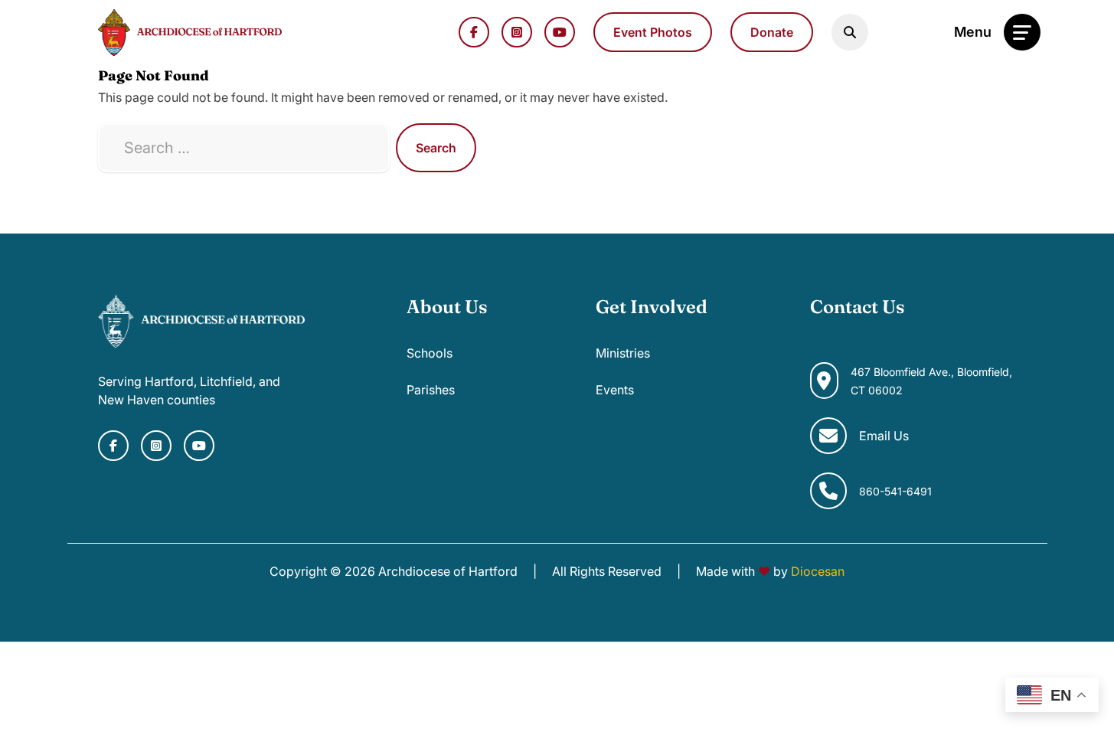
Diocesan (817, 571)
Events (615, 389)
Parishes (431, 389)
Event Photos (652, 32)
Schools (429, 353)
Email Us (884, 435)
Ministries (623, 353)
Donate (771, 32)
